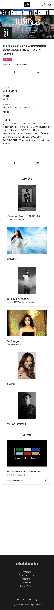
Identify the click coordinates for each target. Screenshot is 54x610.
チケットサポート (27, 586)
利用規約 (27, 571)
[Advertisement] (27, 525)
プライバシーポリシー (27, 575)
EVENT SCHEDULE (13, 480)
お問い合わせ (27, 579)
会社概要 (27, 582)
